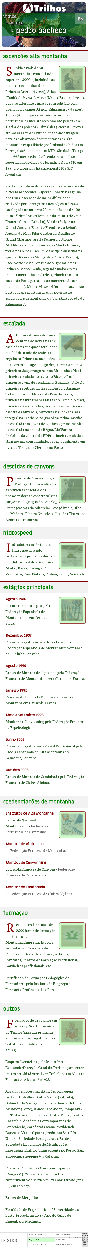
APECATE (84, 1241)
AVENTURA (37, 1235)
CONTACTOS (38, 1244)
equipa (16, 23)
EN (80, 19)
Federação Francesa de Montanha (37, 850)
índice (9, 16)
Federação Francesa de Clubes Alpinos (41, 893)
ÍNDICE (10, 1240)
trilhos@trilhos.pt (81, 1237)
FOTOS (61, 1240)
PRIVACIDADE (66, 1244)
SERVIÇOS (63, 1235)
